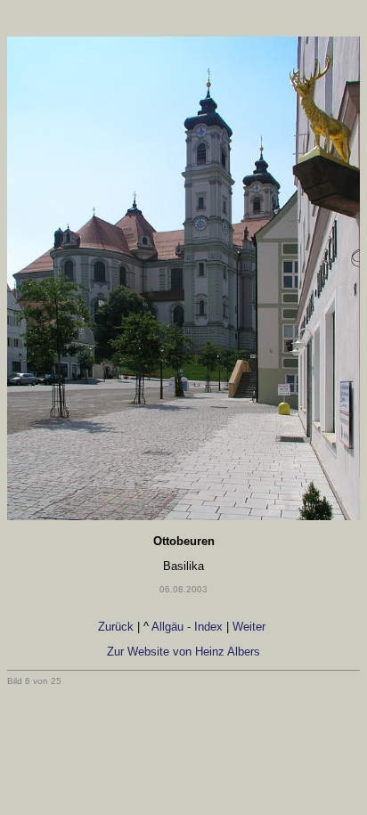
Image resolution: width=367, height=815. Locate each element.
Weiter (250, 626)
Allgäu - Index (187, 626)
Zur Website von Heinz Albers (183, 651)
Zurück (116, 626)
